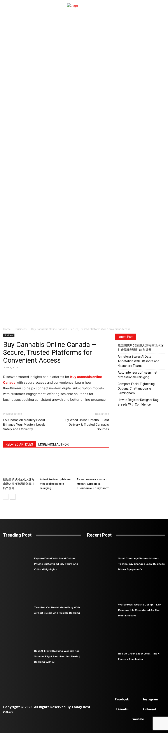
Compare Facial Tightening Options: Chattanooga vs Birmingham (136, 388)
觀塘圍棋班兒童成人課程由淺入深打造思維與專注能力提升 (18, 484)
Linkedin (122, 709)
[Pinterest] (136, 709)
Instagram (150, 699)
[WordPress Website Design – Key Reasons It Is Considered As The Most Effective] (102, 610)
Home (7, 329)
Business (21, 329)
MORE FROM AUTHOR (53, 444)
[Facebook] (108, 699)
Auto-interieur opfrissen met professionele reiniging (55, 484)
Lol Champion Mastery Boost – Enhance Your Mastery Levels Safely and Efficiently (25, 424)
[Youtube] (126, 719)
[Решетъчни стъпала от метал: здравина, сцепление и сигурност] (93, 464)
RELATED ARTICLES (19, 444)
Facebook (122, 699)
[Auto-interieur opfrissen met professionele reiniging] (56, 464)
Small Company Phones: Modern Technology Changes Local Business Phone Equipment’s (141, 564)
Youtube (138, 719)
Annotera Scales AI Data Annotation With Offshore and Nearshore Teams (138, 361)
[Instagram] (136, 699)
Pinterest (149, 709)
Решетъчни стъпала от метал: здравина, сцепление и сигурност (93, 484)
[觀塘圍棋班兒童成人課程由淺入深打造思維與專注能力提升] (19, 464)
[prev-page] (6, 497)
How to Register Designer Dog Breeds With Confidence (138, 402)
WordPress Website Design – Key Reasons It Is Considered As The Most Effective (139, 610)
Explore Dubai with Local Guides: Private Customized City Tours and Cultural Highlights (56, 564)
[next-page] (13, 497)
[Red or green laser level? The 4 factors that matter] (102, 656)
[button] (159, 318)
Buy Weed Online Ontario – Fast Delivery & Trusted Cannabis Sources (86, 424)
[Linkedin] (110, 709)
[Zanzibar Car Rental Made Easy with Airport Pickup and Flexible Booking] (18, 610)
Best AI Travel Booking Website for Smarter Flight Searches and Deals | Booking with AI (57, 656)
